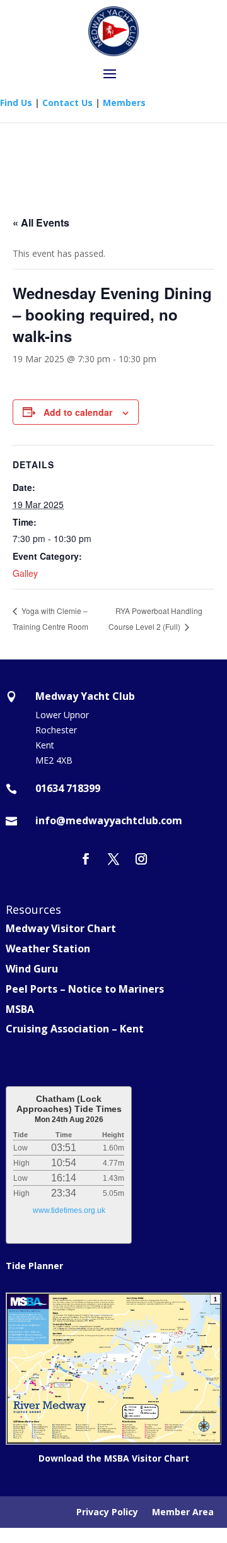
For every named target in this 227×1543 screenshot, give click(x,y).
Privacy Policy (107, 1513)
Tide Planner (34, 1266)
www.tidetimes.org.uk (69, 1210)
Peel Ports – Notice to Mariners (85, 989)
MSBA (20, 1009)
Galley (25, 573)
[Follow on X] (113, 859)
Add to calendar (78, 412)
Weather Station (48, 948)
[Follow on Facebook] (85, 859)
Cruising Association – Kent (75, 1029)
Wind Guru (32, 969)
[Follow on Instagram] (141, 859)
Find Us (16, 103)
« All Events (41, 222)
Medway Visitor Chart (61, 928)
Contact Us (67, 103)
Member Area (183, 1513)
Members (124, 103)
